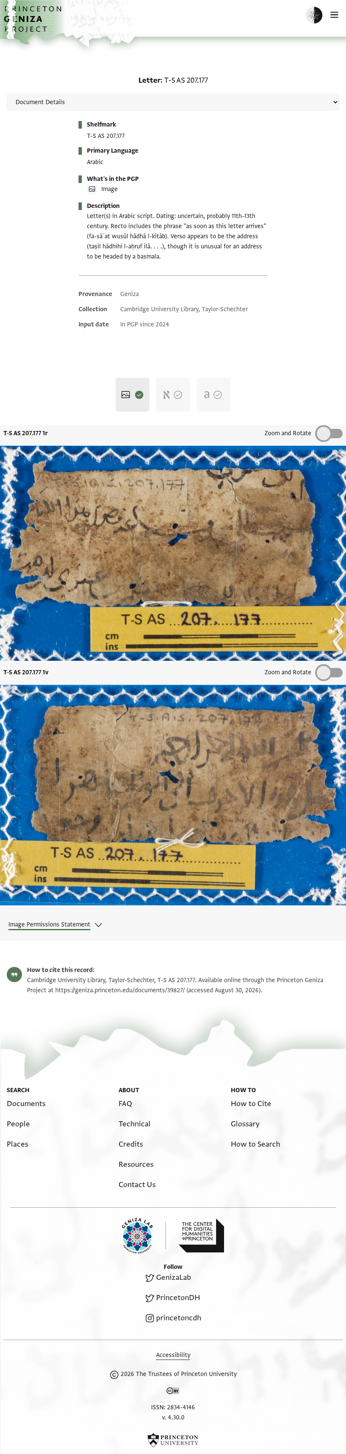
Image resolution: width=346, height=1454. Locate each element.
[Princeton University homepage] (173, 1440)
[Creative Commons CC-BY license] (173, 1392)
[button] (34, 23)
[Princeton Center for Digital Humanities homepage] (201, 1235)
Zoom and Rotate (288, 433)
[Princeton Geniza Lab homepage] (144, 1236)
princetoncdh (178, 1318)
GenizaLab (173, 1277)
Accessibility (173, 1355)
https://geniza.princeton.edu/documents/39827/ (120, 990)
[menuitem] (26, 1104)
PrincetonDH (178, 1298)
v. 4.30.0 (173, 1418)
